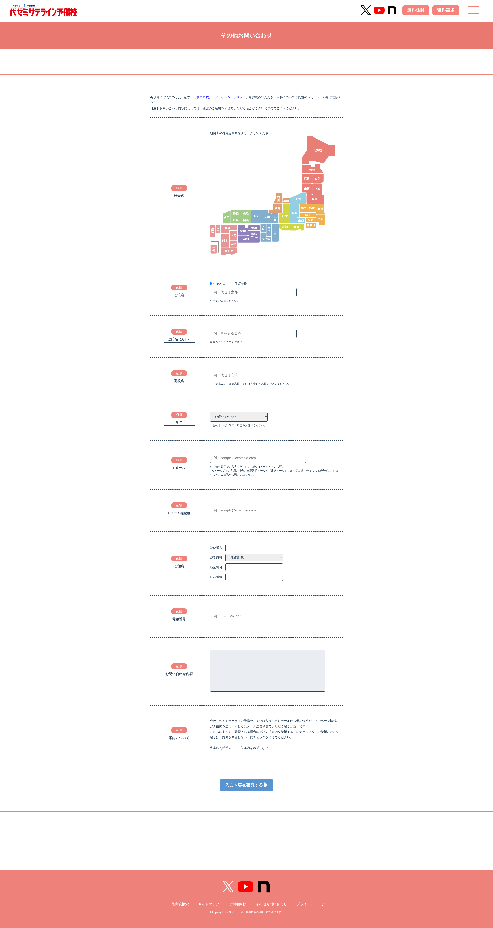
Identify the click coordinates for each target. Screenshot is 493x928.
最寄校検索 (180, 904)
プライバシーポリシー (230, 97)
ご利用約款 (201, 97)
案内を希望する (224, 748)
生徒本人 (219, 283)
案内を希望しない (256, 748)
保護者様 (241, 283)
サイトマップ (208, 904)
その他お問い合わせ (271, 904)
